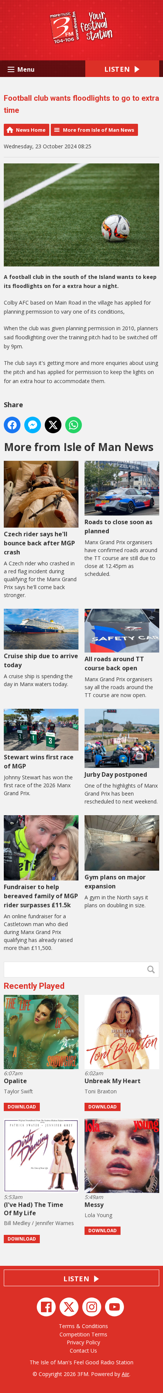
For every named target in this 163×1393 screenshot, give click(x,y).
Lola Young (98, 1215)
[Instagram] (91, 1307)
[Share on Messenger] (32, 425)
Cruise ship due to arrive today (41, 660)
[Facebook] (46, 1307)
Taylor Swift (18, 1091)
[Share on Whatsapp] (73, 425)
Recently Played (34, 986)
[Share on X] (53, 425)
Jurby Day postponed (116, 774)
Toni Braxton (101, 1091)
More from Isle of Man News (98, 129)
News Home (30, 129)
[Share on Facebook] (12, 425)
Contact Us (83, 1350)
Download (22, 1107)
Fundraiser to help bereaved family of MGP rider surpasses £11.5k (41, 896)
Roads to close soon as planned (118, 526)
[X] (69, 1307)
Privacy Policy (83, 1342)
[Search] (152, 969)
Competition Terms (83, 1334)
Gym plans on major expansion (115, 881)
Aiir (125, 1374)
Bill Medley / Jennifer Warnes (39, 1223)
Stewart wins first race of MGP (39, 761)
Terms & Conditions (83, 1326)
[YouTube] (114, 1307)
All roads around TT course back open (114, 663)
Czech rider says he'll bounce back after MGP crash (39, 543)
